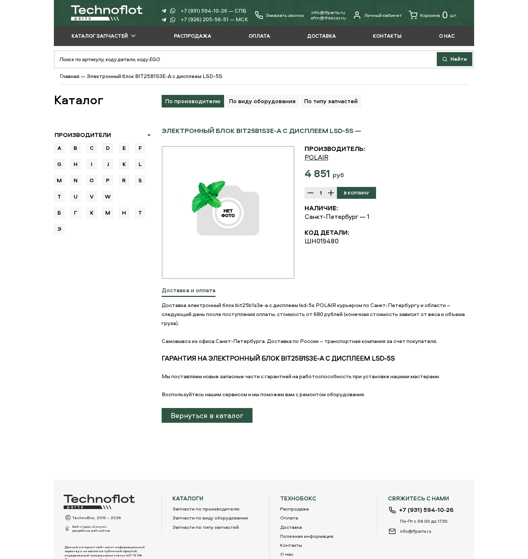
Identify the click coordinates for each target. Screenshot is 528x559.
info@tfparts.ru (328, 12)
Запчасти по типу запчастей (205, 527)
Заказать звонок (285, 15)
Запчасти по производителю (206, 508)
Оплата (289, 517)
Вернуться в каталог (207, 415)
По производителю (193, 101)
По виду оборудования (262, 101)
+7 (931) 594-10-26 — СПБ (213, 10)
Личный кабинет (383, 15)
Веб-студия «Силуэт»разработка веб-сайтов (91, 528)
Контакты (291, 545)
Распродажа (294, 508)
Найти (458, 58)
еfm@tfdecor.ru (328, 17)
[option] (228, 212)
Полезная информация (306, 536)
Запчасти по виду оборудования (210, 517)
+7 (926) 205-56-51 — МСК (214, 19)
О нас (286, 554)
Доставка (291, 527)
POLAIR (316, 157)
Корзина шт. (438, 14)
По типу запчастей (331, 101)
